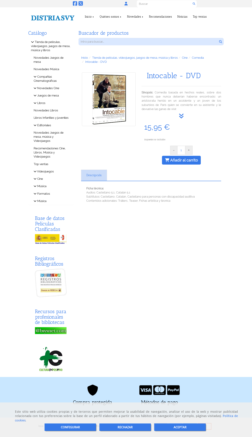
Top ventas (200, 16)
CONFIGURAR (70, 427)
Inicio (89, 16)
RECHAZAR (125, 427)
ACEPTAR (180, 427)
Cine (40, 178)
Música (41, 186)
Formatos (43, 193)
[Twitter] (81, 4)
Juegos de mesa (48, 95)
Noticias (182, 16)
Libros (41, 103)
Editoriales (44, 125)
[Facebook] (75, 4)
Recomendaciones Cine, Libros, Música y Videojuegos (50, 152)
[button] (126, 3)
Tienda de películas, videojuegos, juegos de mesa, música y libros (50, 46)
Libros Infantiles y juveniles (51, 117)
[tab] (94, 175)
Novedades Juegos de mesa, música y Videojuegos (49, 137)
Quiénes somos (110, 16)
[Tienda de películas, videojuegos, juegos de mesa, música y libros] (32, 42)
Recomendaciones (160, 16)
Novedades (134, 16)
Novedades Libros (46, 110)
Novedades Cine (48, 88)
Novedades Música (46, 69)
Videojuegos (45, 171)
